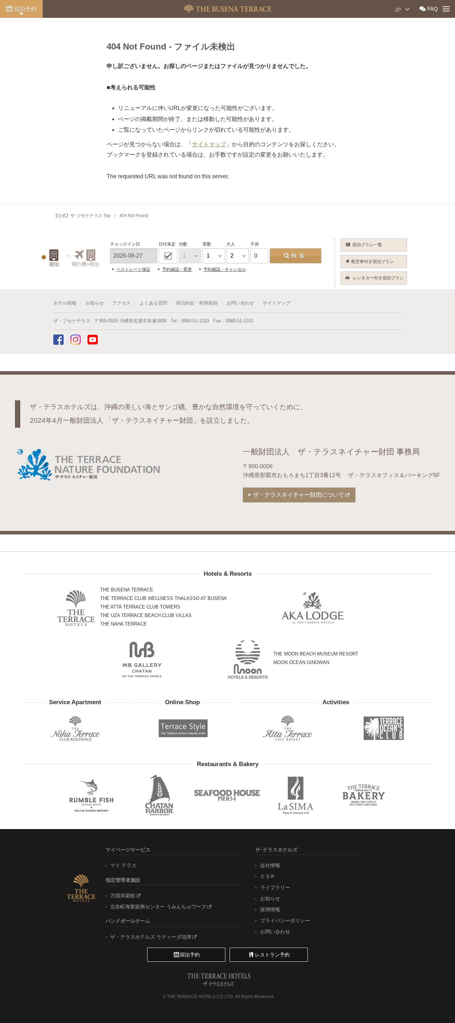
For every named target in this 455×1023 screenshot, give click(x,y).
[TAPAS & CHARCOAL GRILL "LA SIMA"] (296, 794)
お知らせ (94, 303)
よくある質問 (153, 303)
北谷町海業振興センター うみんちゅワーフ (158, 906)
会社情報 (270, 865)
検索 (299, 256)
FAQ (432, 9)
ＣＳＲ (267, 876)
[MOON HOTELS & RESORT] (248, 659)
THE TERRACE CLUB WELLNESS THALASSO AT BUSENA (163, 598)
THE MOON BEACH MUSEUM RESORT (315, 653)
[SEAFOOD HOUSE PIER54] (227, 795)
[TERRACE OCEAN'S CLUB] (384, 728)
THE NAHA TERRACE (123, 624)
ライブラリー (275, 887)
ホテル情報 (64, 303)
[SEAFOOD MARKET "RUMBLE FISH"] (91, 795)
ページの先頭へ (433, 1003)
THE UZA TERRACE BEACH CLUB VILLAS (146, 615)
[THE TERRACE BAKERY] (364, 795)
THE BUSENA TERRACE (126, 589)
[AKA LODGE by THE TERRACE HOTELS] (313, 608)
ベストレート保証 (133, 269)
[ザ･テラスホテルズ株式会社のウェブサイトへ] (81, 887)
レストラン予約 (272, 955)
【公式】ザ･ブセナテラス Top (82, 215)
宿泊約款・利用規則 (197, 303)
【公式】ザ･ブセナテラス (228, 9)
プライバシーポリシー (285, 920)
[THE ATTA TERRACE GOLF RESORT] (287, 728)
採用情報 (270, 909)
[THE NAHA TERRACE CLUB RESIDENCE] (75, 728)
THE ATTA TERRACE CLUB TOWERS (140, 607)
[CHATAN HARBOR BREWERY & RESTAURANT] (159, 795)
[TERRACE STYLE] (180, 726)
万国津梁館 (122, 895)
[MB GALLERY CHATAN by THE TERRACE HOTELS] (142, 659)
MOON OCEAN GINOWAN (301, 662)
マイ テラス (123, 865)
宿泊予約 (25, 9)
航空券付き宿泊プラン (372, 261)
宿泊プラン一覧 (367, 244)
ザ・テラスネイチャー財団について (298, 495)
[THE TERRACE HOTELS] (76, 608)
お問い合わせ (240, 303)
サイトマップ (276, 303)
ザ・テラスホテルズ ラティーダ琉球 (150, 937)
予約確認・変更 (177, 269)
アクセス (121, 303)
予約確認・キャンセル (224, 269)
